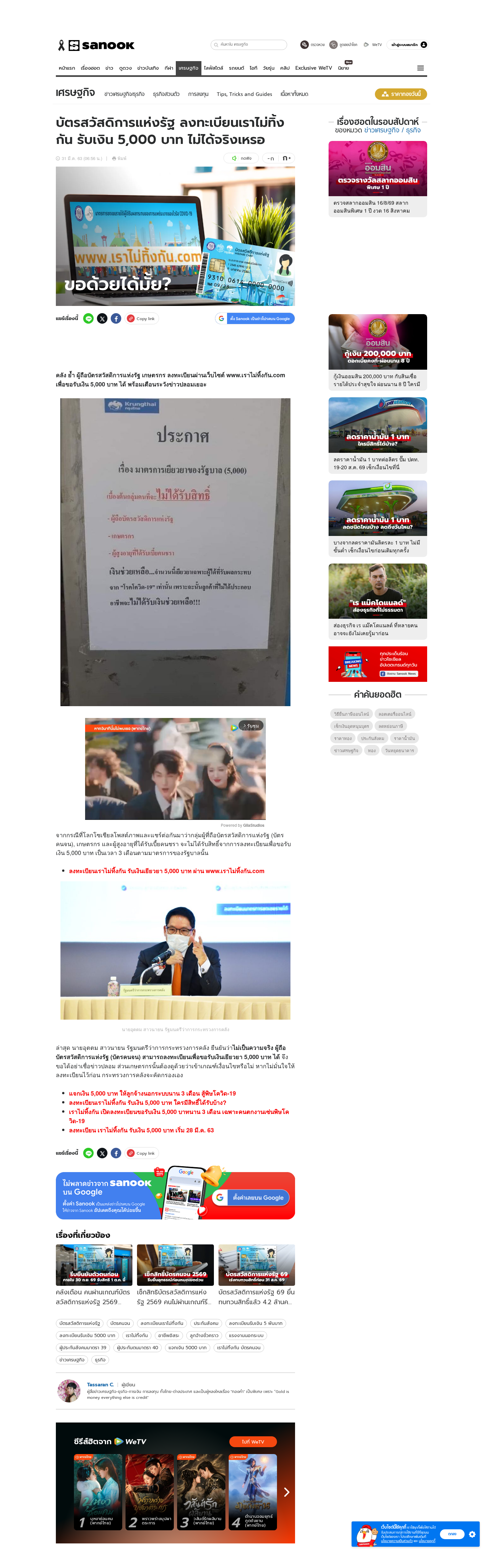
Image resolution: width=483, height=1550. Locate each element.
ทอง (372, 750)
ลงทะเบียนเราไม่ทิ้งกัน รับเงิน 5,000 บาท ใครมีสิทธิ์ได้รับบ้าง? (147, 1102)
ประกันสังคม (206, 1323)
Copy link (146, 318)
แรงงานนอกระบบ (246, 1335)
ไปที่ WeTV (253, 1442)
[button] (216, 45)
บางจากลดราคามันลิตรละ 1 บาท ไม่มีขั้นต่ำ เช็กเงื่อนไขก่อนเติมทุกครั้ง (377, 546)
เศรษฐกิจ (188, 68)
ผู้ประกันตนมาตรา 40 (137, 1347)
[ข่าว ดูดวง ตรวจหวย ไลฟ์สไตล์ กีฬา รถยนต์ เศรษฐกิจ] (95, 45)
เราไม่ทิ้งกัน (137, 1335)
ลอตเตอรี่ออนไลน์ (395, 714)
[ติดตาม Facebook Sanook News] (378, 663)
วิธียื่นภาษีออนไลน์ (351, 714)
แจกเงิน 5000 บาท (188, 1347)
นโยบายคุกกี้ (427, 1541)
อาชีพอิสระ (168, 1335)
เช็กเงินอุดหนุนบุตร (351, 726)
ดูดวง (125, 68)
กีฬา (169, 68)
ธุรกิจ (100, 1359)
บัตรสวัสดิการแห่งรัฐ (79, 1323)
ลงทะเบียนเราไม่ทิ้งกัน (162, 1323)
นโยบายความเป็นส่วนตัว (397, 1541)
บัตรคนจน (120, 1323)
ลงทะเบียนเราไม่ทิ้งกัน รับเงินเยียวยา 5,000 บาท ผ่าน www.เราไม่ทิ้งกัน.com (166, 871)
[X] (102, 318)
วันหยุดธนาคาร (399, 750)
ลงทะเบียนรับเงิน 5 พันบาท (256, 1323)
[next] (287, 1492)
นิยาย (343, 68)
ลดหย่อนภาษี (391, 726)
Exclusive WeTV (313, 68)
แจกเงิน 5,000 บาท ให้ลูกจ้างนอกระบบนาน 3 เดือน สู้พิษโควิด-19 (152, 1093)
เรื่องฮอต (90, 68)
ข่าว (109, 68)
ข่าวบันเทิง (148, 68)
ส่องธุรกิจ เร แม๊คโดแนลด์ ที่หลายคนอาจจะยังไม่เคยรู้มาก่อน (376, 629)
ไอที (253, 68)
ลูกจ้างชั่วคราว (204, 1335)
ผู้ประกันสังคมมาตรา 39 (82, 1347)
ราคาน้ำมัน (404, 738)
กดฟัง (246, 158)
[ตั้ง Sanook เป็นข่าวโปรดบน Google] (175, 1192)
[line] (88, 318)
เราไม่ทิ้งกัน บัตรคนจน (239, 1347)
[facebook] (116, 318)
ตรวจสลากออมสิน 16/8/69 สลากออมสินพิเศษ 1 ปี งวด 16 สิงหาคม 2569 (372, 210)
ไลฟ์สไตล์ (213, 68)
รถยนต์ (236, 68)
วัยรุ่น (268, 68)
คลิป (285, 68)
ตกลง (452, 1534)
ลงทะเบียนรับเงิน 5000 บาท (87, 1335)
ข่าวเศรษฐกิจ (71, 1359)
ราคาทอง (343, 738)
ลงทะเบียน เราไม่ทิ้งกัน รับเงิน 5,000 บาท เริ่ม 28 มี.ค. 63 (141, 1130)
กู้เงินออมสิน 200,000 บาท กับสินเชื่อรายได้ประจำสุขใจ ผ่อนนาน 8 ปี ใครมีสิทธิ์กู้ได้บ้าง (377, 384)
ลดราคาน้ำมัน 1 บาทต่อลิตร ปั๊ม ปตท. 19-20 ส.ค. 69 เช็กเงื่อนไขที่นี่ (376, 463)
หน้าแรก (67, 68)
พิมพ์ (122, 158)
